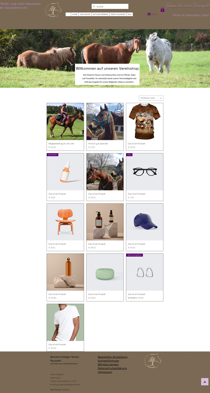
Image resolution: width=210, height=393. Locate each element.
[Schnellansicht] (65, 121)
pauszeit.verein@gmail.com (68, 384)
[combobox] (151, 98)
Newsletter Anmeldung (112, 357)
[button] (162, 9)
